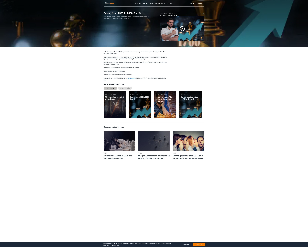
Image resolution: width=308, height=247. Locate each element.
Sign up (200, 3)
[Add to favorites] (203, 14)
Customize (186, 244)
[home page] (109, 3)
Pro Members (131, 78)
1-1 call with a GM (125, 88)
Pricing (170, 3)
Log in (192, 3)
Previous (101, 105)
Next (203, 105)
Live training (110, 88)
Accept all (199, 244)
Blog (151, 3)
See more (114, 114)
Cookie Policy (116, 245)
